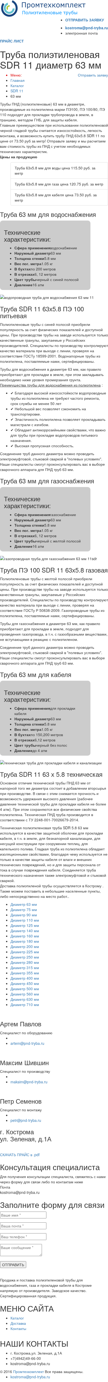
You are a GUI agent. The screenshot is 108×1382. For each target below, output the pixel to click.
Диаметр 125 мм (24, 925)
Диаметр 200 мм (24, 946)
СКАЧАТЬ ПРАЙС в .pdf (20, 1154)
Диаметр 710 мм (24, 1004)
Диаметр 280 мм (24, 962)
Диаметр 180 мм (24, 941)
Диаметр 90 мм (23, 914)
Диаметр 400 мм (24, 978)
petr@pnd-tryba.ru (25, 1120)
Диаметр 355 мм (24, 972)
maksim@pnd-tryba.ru (28, 1081)
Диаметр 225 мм (24, 951)
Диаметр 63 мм (23, 904)
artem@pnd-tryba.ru (27, 1043)
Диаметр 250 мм (24, 957)
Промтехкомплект (28, 1371)
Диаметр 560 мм (24, 994)
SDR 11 (16, 90)
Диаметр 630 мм (24, 999)
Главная (17, 80)
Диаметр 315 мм (24, 967)
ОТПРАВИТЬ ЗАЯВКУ (84, 19)
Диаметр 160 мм (24, 935)
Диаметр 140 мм (24, 930)
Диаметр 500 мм (24, 988)
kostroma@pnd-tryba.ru (86, 27)
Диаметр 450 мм (24, 983)
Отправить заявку (93, 75)
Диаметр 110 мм (24, 920)
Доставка (18, 1323)
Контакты (18, 1328)
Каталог (17, 85)
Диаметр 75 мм (23, 909)
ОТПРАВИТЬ (13, 1264)
